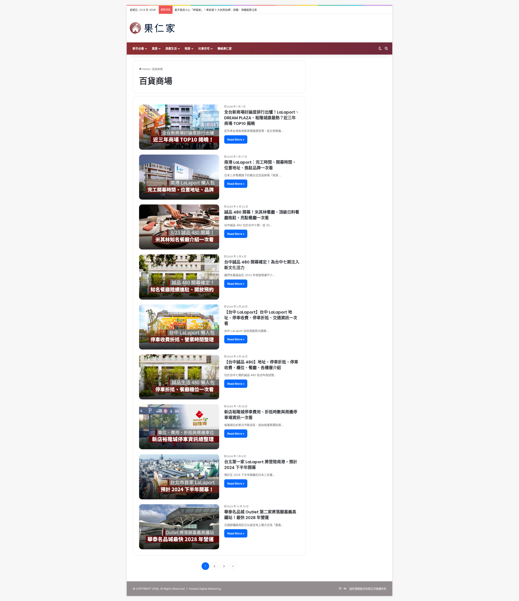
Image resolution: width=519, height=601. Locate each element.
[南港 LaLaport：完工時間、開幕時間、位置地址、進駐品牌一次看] (179, 177)
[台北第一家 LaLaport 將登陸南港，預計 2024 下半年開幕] (179, 476)
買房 (155, 48)
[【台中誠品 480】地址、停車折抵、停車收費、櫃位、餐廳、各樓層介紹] (179, 376)
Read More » (235, 139)
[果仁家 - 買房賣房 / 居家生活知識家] (152, 28)
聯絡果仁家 (225, 48)
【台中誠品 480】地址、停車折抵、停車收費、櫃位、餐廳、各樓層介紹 (261, 365)
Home (146, 69)
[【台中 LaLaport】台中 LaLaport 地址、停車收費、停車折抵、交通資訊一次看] (179, 326)
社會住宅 (204, 48)
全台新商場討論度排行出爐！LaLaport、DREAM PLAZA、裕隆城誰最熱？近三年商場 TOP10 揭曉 (261, 117)
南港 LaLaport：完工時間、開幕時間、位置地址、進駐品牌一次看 (260, 165)
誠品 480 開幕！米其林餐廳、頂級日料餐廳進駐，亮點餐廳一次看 (261, 215)
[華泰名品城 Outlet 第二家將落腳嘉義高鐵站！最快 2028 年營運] (179, 526)
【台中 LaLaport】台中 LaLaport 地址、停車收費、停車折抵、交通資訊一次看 (260, 317)
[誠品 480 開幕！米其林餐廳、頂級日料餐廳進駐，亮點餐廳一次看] (179, 226)
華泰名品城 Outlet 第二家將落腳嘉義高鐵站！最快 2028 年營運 (260, 514)
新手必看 (138, 48)
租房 (187, 48)
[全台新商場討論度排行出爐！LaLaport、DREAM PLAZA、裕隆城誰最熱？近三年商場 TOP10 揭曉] (179, 126)
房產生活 (171, 48)
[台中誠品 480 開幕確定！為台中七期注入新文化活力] (179, 276)
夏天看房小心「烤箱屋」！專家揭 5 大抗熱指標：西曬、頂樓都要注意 (216, 9)
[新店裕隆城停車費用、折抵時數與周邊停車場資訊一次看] (179, 426)
